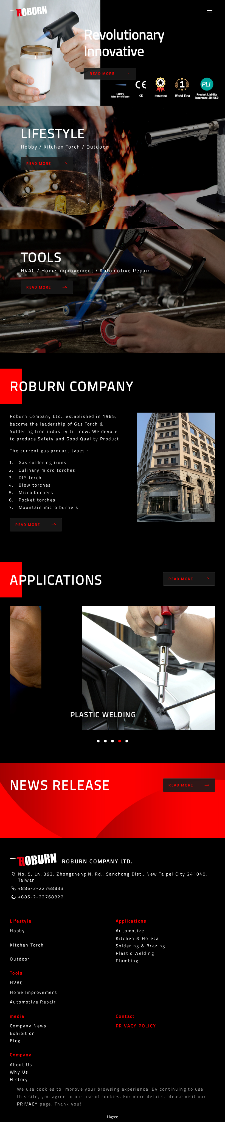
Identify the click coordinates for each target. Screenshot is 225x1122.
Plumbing (127, 960)
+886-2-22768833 (41, 888)
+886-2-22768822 (41, 897)
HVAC (16, 982)
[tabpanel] (112, 668)
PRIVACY (27, 1104)
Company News (28, 1025)
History (19, 1079)
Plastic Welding (135, 953)
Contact (125, 1016)
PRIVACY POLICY (136, 1025)
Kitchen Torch (27, 945)
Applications (131, 921)
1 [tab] (98, 741)
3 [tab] (112, 741)
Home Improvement (33, 992)
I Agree (112, 1117)
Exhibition (22, 1033)
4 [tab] (119, 741)
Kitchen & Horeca (137, 938)
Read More (102, 73)
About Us (21, 1064)
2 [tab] (105, 741)
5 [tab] (127, 741)
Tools (16, 973)
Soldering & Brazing (140, 945)
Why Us (19, 1072)
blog (15, 1040)
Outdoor (20, 959)
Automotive (130, 930)
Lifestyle (21, 921)
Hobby (17, 930)
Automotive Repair (33, 1001)
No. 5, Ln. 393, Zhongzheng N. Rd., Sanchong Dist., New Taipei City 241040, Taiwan (113, 877)
